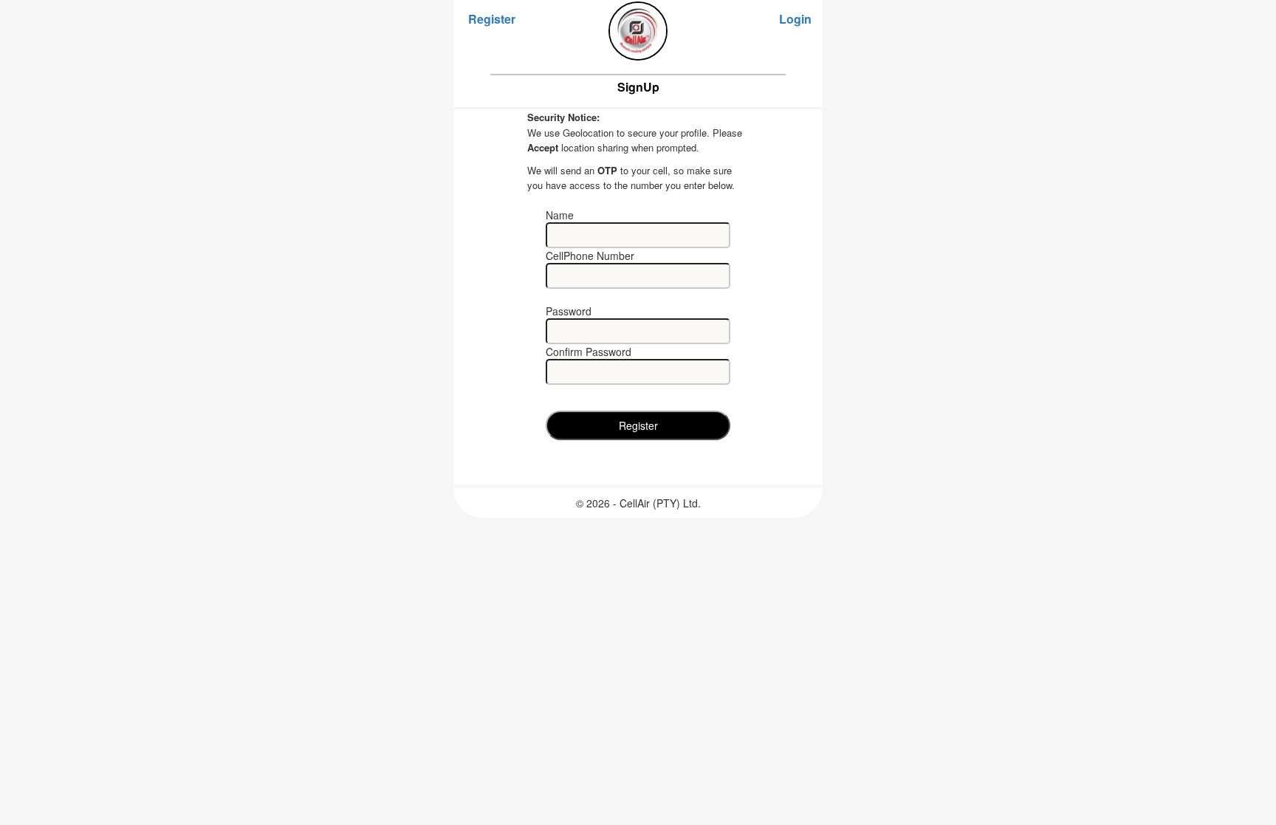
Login (795, 19)
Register (491, 19)
